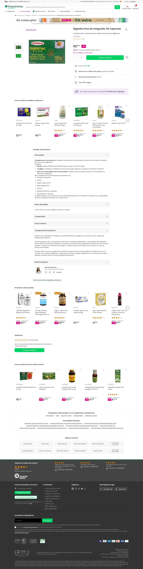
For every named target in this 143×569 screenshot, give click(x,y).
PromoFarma (20, 15)
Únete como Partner (52, 499)
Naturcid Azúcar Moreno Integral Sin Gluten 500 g (52, 428)
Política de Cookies (122, 555)
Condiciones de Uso (122, 551)
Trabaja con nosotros (52, 494)
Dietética (28, 15)
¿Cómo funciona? (51, 491)
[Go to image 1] (18, 47)
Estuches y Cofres (66, 415)
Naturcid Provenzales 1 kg (107, 426)
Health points (49, 504)
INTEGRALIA (76, 36)
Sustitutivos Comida (91, 415)
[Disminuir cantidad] (75, 57)
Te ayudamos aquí (22, 493)
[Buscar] (117, 7)
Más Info (121, 92)
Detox (57, 415)
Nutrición (34, 15)
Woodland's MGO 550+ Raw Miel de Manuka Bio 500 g (82, 426)
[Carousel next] (127, 120)
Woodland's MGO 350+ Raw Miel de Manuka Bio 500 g (100, 423)
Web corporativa (50, 506)
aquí (30, 503)
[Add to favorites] (126, 57)
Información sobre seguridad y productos (47, 280)
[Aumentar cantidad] (81, 57)
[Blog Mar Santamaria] (54, 272)
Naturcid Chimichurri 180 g (28, 428)
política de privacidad (30, 527)
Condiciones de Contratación (119, 552)
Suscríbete (47, 520)
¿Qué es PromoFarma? (53, 489)
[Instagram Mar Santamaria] (46, 272)
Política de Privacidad (22, 532)
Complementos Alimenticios (47, 15)
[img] (47, 51)
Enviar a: (116, 1)
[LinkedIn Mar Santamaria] (50, 272)
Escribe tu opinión (29, 350)
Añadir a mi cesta (105, 58)
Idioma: (130, 1)
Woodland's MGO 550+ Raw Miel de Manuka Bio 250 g (66, 423)
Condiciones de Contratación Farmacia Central (114, 554)
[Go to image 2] (18, 56)
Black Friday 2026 (51, 509)
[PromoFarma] (14, 7)
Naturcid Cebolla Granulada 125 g (79, 428)
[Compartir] (126, 29)
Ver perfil (58, 272)
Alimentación (50, 415)
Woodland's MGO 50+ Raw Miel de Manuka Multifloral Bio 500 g (45, 426)
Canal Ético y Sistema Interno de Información (114, 557)
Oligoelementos (78, 415)
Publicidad (48, 501)
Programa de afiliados (52, 496)
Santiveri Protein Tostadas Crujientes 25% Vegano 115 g (107, 428)
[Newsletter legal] (16, 527)
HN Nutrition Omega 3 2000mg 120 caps (36, 423)
